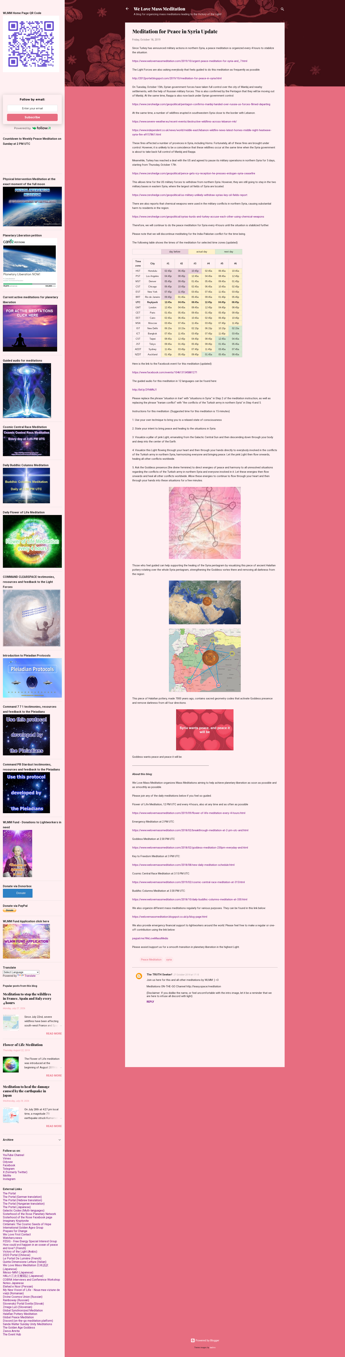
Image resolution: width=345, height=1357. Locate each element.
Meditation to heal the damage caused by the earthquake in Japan (26, 1091)
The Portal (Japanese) (17, 1207)
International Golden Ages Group (23, 1227)
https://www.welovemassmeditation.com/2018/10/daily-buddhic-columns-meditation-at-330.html (189, 899)
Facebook (9, 1165)
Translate (30, 975)
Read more (54, 1033)
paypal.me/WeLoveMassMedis (150, 938)
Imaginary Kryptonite (16, 1220)
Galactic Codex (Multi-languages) (23, 1210)
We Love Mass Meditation (159, 9)
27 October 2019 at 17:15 (186, 974)
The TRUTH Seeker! (159, 974)
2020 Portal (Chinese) (16, 1255)
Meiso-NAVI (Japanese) (18, 1272)
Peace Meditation (151, 959)
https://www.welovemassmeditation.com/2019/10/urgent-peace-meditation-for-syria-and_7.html (189, 61)
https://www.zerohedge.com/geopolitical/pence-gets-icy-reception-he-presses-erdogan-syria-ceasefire (193, 173)
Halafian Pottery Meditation (20, 1314)
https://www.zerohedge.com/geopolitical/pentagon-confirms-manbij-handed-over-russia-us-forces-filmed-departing (201, 104)
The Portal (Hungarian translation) (24, 1203)
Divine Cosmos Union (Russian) (22, 1296)
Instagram (9, 1179)
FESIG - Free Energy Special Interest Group (30, 1241)
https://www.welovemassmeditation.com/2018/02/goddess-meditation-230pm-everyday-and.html (190, 847)
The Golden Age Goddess (19, 1327)
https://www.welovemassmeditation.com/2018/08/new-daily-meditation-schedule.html (183, 864)
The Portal (9, 1193)
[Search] (282, 9)
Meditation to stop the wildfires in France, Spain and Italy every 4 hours (27, 998)
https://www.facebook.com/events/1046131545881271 (164, 372)
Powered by (22, 128)
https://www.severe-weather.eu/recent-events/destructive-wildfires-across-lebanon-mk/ (184, 121)
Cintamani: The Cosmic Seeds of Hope (27, 1224)
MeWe (7, 1175)
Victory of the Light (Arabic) (20, 1251)
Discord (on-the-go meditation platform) (28, 1320)
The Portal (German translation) (22, 1197)
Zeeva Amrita (11, 1331)
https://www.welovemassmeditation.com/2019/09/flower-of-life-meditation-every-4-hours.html (188, 813)
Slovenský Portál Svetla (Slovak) (23, 1303)
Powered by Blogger (207, 1340)
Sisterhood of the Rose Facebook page (27, 1217)
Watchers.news (12, 1238)
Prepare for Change (15, 1231)
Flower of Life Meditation (23, 1045)
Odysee (8, 1162)
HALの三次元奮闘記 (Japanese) (23, 1276)
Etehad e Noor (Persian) (18, 1286)
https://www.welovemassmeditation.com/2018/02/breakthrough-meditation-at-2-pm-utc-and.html (190, 830)
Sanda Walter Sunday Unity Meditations (27, 1324)
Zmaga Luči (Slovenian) (17, 1307)
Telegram (9, 1168)
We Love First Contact (17, 1234)
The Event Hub (12, 1334)
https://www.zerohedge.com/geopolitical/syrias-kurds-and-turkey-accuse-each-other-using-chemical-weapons (198, 216)
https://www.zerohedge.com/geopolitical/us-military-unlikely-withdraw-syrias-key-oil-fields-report (189, 195)
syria (169, 959)
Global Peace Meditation (18, 1317)
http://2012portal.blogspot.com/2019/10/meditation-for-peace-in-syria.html (177, 78)
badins (213, 1347)
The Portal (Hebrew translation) (22, 1200)
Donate (21, 893)
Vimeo (7, 1158)
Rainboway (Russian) (16, 1300)
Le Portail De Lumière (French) (22, 1258)
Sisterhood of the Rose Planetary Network (29, 1214)
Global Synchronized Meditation (23, 1310)
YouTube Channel (13, 1155)
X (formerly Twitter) (15, 1172)
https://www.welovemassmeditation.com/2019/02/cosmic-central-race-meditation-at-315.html (188, 882)
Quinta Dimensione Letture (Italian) (24, 1262)
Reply (150, 1001)
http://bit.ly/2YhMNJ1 (144, 389)
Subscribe (32, 117)
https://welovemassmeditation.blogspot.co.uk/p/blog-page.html (169, 916)
